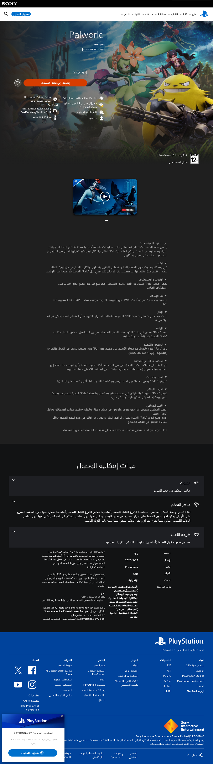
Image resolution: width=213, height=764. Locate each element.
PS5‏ (185, 14)
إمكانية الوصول (130, 670)
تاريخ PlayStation (195, 691)
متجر (194, 14)
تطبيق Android (31, 700)
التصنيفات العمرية (63, 679)
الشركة (200, 686)
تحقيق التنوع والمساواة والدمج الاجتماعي (126, 682)
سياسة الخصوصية (116, 755)
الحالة (102, 679)
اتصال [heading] (35, 660)
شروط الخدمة (65, 665)
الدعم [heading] (101, 660)
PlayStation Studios (193, 676)
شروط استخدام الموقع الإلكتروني (91, 755)
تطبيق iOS (33, 695)
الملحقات (166, 686)
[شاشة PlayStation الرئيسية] (204, 14)
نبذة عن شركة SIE (195, 665)
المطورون (67, 690)
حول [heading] (201, 660)
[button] (40, 101)
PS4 (169, 670)
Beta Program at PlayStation (29, 707)
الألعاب (174, 14)
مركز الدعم (99, 665)
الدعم (127, 14)
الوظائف (200, 670)
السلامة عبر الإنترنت (128, 676)
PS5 (169, 665)
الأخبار (137, 14)
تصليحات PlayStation (94, 684)
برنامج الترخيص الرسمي (60, 695)
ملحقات (149, 14)
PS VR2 (167, 676)
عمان (194, 755)
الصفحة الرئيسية (196, 650)
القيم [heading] (134, 660)
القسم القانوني (133, 755)
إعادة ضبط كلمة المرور (93, 690)
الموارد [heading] (68, 660)
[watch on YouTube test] (128, 210)
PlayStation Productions (190, 681)
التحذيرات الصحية (63, 684)
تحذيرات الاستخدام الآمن (93, 596)
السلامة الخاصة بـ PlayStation (96, 672)
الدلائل (101, 700)
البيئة (135, 665)
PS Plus (162, 14)
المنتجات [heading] (165, 660)
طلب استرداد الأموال (94, 695)
